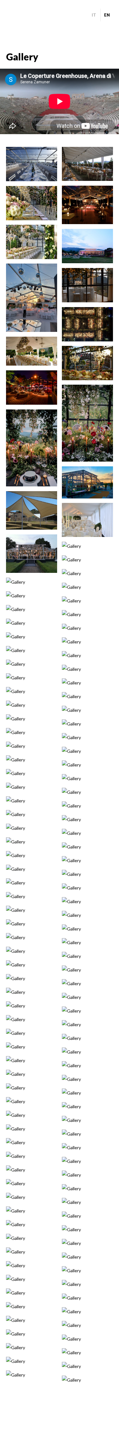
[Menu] (11, 15)
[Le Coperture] (59, 19)
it (94, 14)
